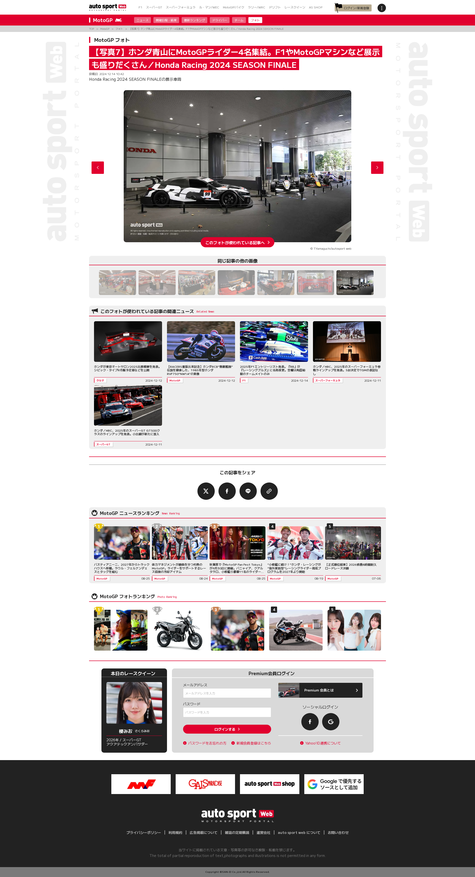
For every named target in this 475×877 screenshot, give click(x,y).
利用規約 (175, 832)
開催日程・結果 (166, 20)
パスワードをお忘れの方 (207, 743)
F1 (140, 7)
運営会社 (263, 832)
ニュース (142, 20)
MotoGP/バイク (233, 7)
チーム (239, 20)
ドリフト (275, 7)
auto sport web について (299, 832)
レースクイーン (295, 7)
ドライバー (219, 20)
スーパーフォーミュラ (180, 7)
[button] (377, 167)
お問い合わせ (338, 832)
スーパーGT (154, 7)
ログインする (224, 729)
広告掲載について (203, 832)
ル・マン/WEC (209, 7)
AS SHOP (315, 7)
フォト (255, 20)
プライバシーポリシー (143, 832)
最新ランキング (194, 20)
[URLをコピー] (269, 491)
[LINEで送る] (248, 491)
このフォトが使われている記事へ (235, 242)
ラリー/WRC (256, 7)
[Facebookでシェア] (227, 491)
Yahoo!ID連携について (323, 743)
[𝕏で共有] (206, 491)
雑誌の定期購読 (237, 832)
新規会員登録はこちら (254, 743)
